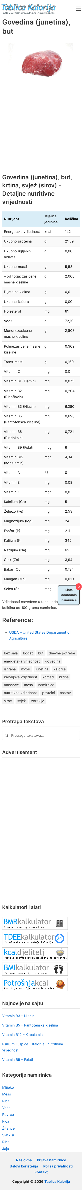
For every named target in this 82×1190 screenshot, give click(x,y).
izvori (25, 669)
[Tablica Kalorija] (28, 9)
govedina (52, 661)
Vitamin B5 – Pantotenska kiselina (30, 1025)
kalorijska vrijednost (20, 677)
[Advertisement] (41, 130)
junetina (41, 669)
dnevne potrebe (62, 653)
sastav (65, 693)
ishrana (10, 669)
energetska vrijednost (22, 661)
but (41, 653)
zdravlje (37, 701)
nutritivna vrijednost (20, 693)
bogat (28, 653)
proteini (48, 693)
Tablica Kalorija (57, 1181)
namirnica (46, 685)
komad (48, 677)
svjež (21, 701)
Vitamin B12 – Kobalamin (22, 1034)
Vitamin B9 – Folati (17, 1059)
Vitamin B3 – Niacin (18, 1016)
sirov (8, 701)
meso (28, 685)
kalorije (60, 669)
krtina (64, 677)
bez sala (11, 653)
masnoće (11, 685)
